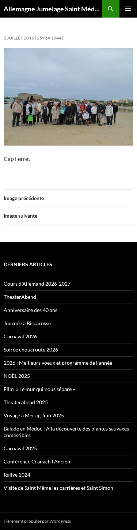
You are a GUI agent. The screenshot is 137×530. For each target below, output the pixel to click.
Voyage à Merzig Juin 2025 (34, 415)
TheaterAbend (20, 297)
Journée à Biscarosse (27, 323)
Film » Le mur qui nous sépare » (39, 389)
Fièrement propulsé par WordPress (37, 521)
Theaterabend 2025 (26, 402)
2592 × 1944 (49, 38)
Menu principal (128, 9)
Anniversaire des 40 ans (30, 310)
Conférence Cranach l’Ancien (37, 461)
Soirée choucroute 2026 (31, 349)
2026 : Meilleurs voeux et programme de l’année (58, 363)
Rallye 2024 (17, 474)
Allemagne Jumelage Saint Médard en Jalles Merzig (53, 9)
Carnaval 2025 (20, 448)
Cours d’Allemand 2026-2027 (37, 284)
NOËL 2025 (17, 376)
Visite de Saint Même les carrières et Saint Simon (58, 488)
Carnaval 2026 (20, 336)
